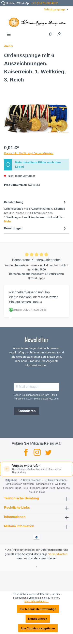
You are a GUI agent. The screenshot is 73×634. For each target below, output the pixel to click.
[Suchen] (50, 34)
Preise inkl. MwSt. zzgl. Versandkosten (28, 153)
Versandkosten (57, 554)
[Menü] (8, 34)
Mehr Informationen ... (36, 601)
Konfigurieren (37, 618)
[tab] (35, 211)
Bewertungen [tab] (13, 228)
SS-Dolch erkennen (55, 480)
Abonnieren (26, 411)
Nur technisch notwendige (37, 609)
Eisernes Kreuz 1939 (42, 487)
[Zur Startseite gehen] (36, 22)
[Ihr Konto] (59, 34)
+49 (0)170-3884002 (44, 3)
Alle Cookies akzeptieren (38, 628)
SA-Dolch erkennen (30, 480)
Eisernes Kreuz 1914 (15, 487)
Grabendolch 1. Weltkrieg (51, 483)
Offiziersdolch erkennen (20, 483)
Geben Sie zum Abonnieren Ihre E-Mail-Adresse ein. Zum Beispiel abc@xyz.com (36, 397)
